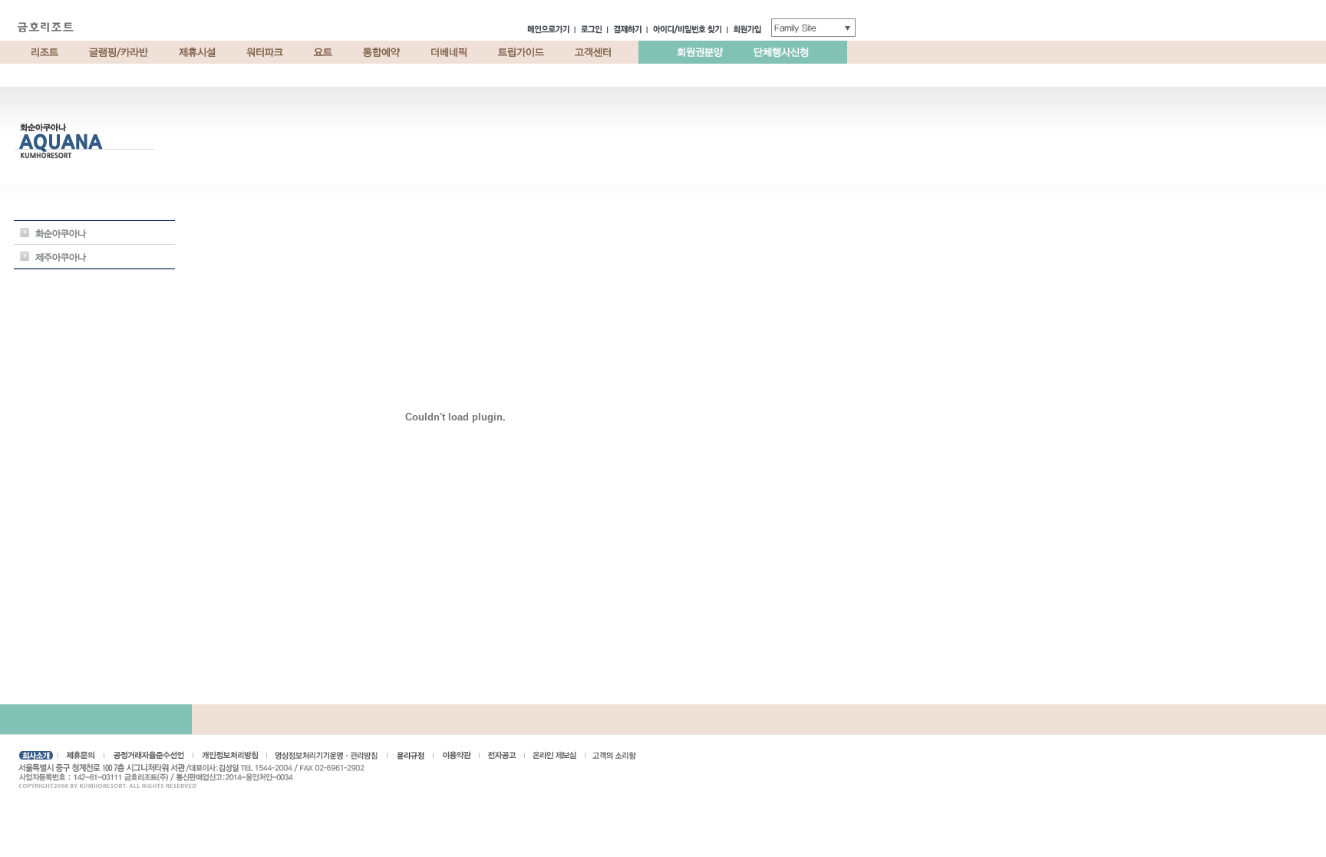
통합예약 (381, 52)
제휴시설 (197, 52)
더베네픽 (448, 52)
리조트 (44, 52)
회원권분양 (700, 52)
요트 (323, 52)
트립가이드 (521, 52)
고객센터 (593, 52)
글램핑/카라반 (118, 52)
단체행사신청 (781, 52)
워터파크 (264, 52)
